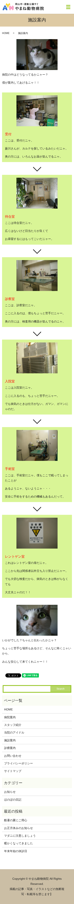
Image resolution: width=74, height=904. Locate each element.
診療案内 (10, 748)
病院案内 (10, 717)
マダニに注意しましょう (20, 835)
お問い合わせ (12, 755)
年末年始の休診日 (15, 851)
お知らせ (10, 791)
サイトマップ (12, 771)
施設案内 (10, 740)
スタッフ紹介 (12, 724)
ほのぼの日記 (12, 799)
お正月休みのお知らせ (18, 828)
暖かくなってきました (18, 843)
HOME (5, 33)
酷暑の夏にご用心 (15, 820)
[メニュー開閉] (68, 7)
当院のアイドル (14, 732)
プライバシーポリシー (18, 763)
